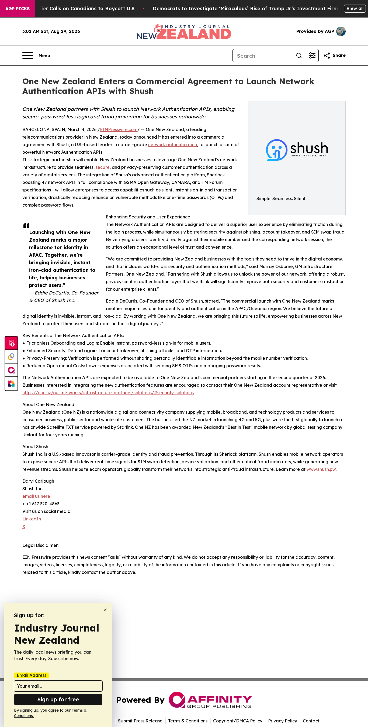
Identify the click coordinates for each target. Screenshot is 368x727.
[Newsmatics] (11, 383)
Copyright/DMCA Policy (237, 720)
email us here (36, 496)
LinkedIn (31, 519)
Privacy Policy (282, 720)
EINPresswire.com (118, 129)
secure (103, 167)
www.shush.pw (321, 469)
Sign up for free (58, 699)
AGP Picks (17, 8)
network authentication (172, 144)
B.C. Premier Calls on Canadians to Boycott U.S (76, 8)
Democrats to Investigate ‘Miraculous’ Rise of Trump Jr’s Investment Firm (245, 8)
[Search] (299, 55)
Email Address (31, 675)
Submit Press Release (140, 720)
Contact (311, 720)
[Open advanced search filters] (311, 55)
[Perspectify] (11, 357)
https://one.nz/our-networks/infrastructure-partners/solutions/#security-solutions (108, 392)
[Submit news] (11, 343)
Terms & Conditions (187, 720)
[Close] (105, 609)
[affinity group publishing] (11, 370)
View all (354, 8)
